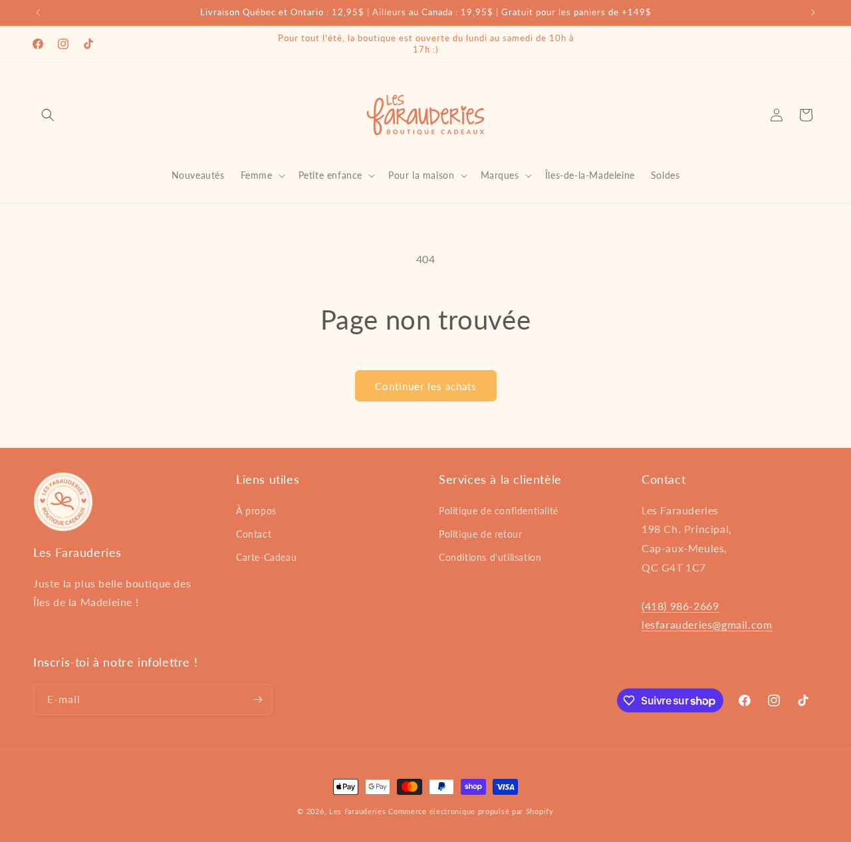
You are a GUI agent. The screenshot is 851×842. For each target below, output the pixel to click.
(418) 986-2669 (680, 605)
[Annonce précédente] (38, 12)
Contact (253, 534)
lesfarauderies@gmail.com (707, 624)
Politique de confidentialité (498, 510)
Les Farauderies (357, 811)
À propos (256, 510)
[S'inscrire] (257, 699)
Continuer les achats (426, 386)
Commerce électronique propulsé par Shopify (470, 811)
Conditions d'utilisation (490, 557)
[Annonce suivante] (813, 12)
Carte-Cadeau (266, 557)
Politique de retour (480, 534)
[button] (47, 115)
